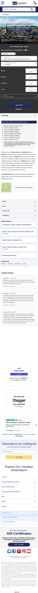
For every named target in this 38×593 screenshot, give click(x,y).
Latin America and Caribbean (11, 491)
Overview (19, 115)
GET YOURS (19, 544)
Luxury (5, 477)
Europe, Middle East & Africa (11, 482)
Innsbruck (4, 83)
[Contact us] (36, 3)
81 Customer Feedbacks (19, 31)
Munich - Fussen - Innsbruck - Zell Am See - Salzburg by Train (18, 231)
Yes (22, 50)
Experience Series (13, 143)
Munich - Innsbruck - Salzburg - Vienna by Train (14, 247)
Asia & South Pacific (8, 486)
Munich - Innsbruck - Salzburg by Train (12, 240)
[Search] (32, 9)
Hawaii (4, 501)
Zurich (3, 89)
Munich (3, 71)
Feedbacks (19, 215)
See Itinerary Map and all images (24, 187)
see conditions (19, 406)
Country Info (19, 211)
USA (3, 496)
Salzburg (3, 77)
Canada (4, 506)
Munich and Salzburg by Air (9, 255)
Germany (6, 14)
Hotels (19, 201)
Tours (19, 206)
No (27, 50)
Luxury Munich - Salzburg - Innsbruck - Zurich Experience (16, 224)
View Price (19, 105)
